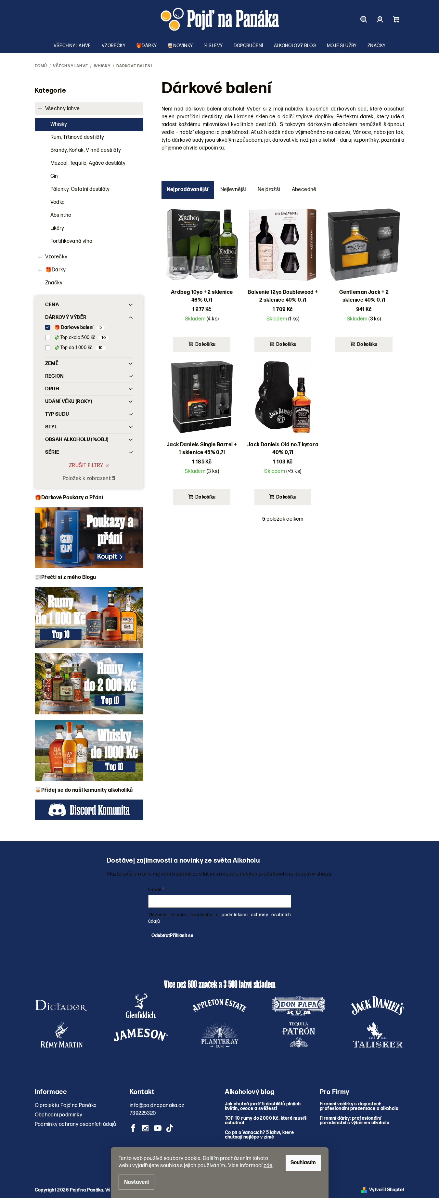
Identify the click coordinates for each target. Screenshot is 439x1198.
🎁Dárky (55, 270)
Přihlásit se (181, 935)
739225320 (143, 1113)
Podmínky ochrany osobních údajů (75, 1124)
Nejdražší (269, 190)
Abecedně (304, 190)
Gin (54, 176)
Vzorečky (56, 257)
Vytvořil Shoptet (386, 1189)
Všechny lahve (62, 109)
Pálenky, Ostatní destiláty (80, 189)
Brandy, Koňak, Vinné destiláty (85, 150)
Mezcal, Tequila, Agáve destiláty (88, 163)
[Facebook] (133, 1128)
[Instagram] (145, 1128)
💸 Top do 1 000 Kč (78, 347)
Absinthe (60, 215)
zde (268, 1166)
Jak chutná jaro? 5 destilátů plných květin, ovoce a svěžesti (263, 1106)
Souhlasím (303, 1163)
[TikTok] (169, 1128)
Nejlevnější (233, 190)
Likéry (57, 228)
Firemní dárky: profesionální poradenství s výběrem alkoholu (354, 1120)
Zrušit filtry (86, 465)
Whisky (58, 124)
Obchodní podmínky (59, 1115)
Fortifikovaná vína (71, 241)
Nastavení (136, 1182)
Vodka (57, 202)
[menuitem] (72, 45)
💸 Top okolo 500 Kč (80, 337)
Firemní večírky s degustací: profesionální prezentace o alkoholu (359, 1106)
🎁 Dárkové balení (78, 327)
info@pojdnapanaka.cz (157, 1105)
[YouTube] (157, 1128)
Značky (54, 283)
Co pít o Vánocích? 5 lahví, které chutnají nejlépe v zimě (259, 1134)
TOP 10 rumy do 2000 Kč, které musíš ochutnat (266, 1120)
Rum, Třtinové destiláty (77, 137)
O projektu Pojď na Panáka (66, 1105)
